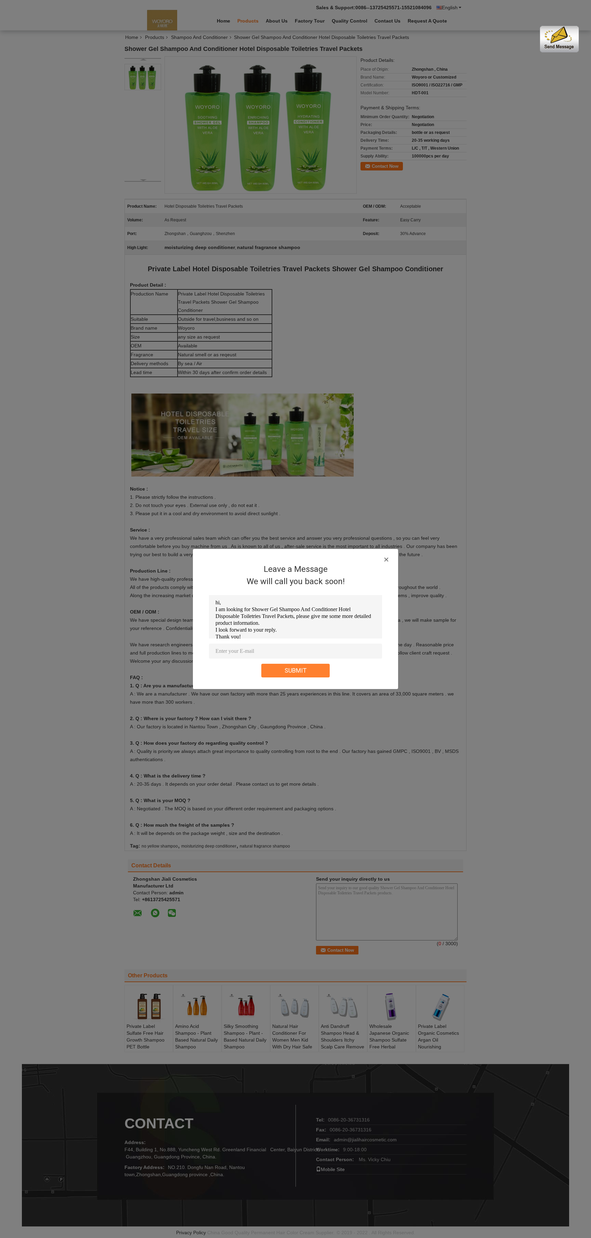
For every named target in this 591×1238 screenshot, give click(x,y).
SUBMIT (296, 670)
